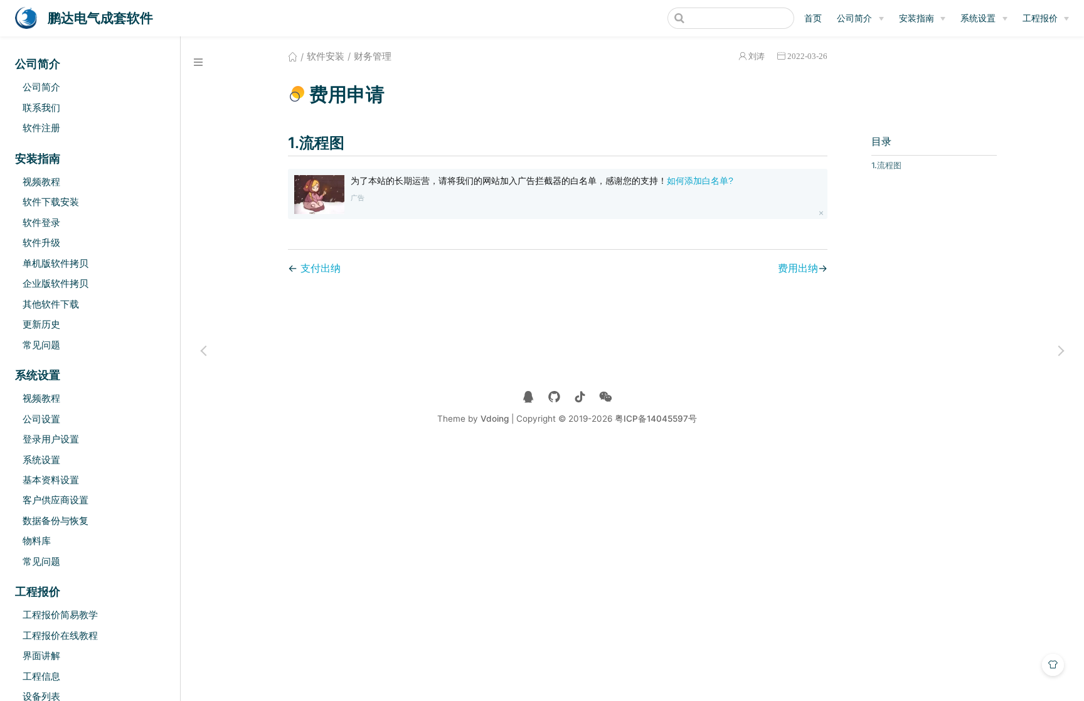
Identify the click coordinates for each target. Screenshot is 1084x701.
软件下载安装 (51, 202)
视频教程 (41, 182)
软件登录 (41, 222)
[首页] (292, 56)
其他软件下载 (51, 304)
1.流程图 (886, 165)
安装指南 (916, 18)
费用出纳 (798, 268)
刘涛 (756, 56)
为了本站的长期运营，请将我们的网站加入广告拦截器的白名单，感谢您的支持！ (542, 181)
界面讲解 (41, 655)
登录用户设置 (51, 439)
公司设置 (41, 419)
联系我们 (41, 108)
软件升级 (41, 243)
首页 (813, 18)
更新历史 (41, 324)
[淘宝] (554, 397)
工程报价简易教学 (60, 615)
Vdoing (495, 419)
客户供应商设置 (55, 500)
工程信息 (41, 676)
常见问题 (41, 345)
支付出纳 (320, 268)
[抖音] (580, 397)
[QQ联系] (528, 397)
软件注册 (41, 128)
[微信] (606, 397)
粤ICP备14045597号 (656, 419)
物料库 (37, 541)
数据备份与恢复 (55, 521)
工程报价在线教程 (60, 635)
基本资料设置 (51, 480)
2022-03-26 (807, 56)
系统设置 (978, 18)
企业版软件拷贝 (55, 283)
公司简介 (854, 18)
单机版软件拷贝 (55, 263)
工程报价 (1040, 18)
